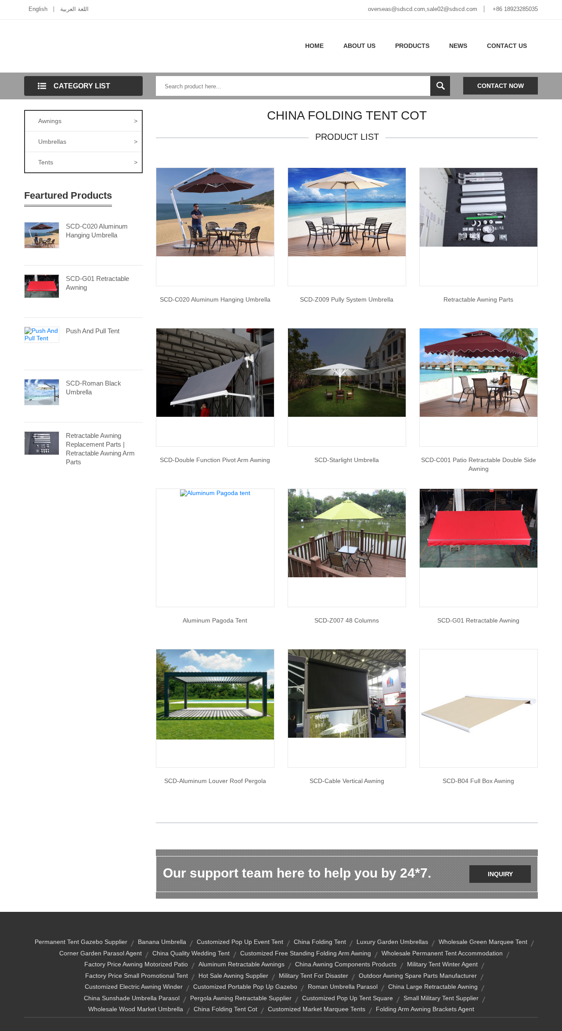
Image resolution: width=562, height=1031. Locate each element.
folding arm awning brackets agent (425, 1009)
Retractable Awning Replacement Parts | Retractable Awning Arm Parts (100, 449)
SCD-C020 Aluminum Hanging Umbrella (97, 230)
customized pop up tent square (347, 998)
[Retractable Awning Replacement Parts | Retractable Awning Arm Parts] (42, 442)
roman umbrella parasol (343, 986)
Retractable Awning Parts (478, 299)
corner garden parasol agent (100, 953)
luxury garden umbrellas (392, 941)
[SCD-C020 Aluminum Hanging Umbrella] (42, 234)
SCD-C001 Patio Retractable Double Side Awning (478, 464)
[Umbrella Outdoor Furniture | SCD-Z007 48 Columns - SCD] (347, 532)
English (38, 9)
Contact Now (500, 85)
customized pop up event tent (240, 941)
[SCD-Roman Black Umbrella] (42, 391)
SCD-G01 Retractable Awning (97, 283)
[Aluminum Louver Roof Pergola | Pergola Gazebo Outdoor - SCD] (215, 693)
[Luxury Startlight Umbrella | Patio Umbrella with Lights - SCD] (347, 371)
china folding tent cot (225, 1009)
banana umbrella (162, 941)
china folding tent (320, 941)
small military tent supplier (441, 998)
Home (314, 45)
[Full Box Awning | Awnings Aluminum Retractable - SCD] (478, 707)
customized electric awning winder (134, 986)
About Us (359, 45)
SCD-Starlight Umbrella (346, 459)
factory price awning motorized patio (136, 964)
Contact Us (507, 45)
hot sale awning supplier (233, 975)
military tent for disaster (313, 975)
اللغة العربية (74, 9)
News (458, 45)
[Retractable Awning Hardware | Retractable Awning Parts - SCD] (478, 206)
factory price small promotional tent (136, 975)
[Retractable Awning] (478, 527)
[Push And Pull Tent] (42, 334)
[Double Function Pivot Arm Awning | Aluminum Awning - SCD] (215, 371)
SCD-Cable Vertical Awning (347, 780)
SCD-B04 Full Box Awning (478, 780)
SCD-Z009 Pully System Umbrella (346, 299)
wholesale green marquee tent (483, 941)
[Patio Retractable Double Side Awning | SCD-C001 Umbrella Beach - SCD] (478, 371)
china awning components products (345, 964)
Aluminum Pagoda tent (215, 620)
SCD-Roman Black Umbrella (93, 387)
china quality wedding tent (191, 953)
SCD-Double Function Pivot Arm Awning (215, 459)
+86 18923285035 (515, 9)
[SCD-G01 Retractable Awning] (42, 285)
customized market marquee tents (316, 1009)
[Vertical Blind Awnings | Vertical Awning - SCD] (347, 692)
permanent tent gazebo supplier (81, 941)
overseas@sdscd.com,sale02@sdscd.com (422, 9)
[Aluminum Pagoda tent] (215, 492)
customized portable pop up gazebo (245, 986)
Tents (87, 162)
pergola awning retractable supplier (241, 998)
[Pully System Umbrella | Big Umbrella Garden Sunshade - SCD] (347, 211)
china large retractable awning (433, 986)
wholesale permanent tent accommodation (442, 953)
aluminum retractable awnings (241, 964)
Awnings (87, 120)
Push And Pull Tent (92, 331)
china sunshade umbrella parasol (132, 998)
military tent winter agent (442, 964)
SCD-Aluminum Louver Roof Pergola (215, 780)
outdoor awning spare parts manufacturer (418, 975)
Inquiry (500, 874)
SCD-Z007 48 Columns (346, 620)
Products (412, 45)
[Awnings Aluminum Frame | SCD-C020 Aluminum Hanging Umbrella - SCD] (215, 211)
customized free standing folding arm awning (305, 953)
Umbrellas (87, 141)
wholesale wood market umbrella (135, 1009)
